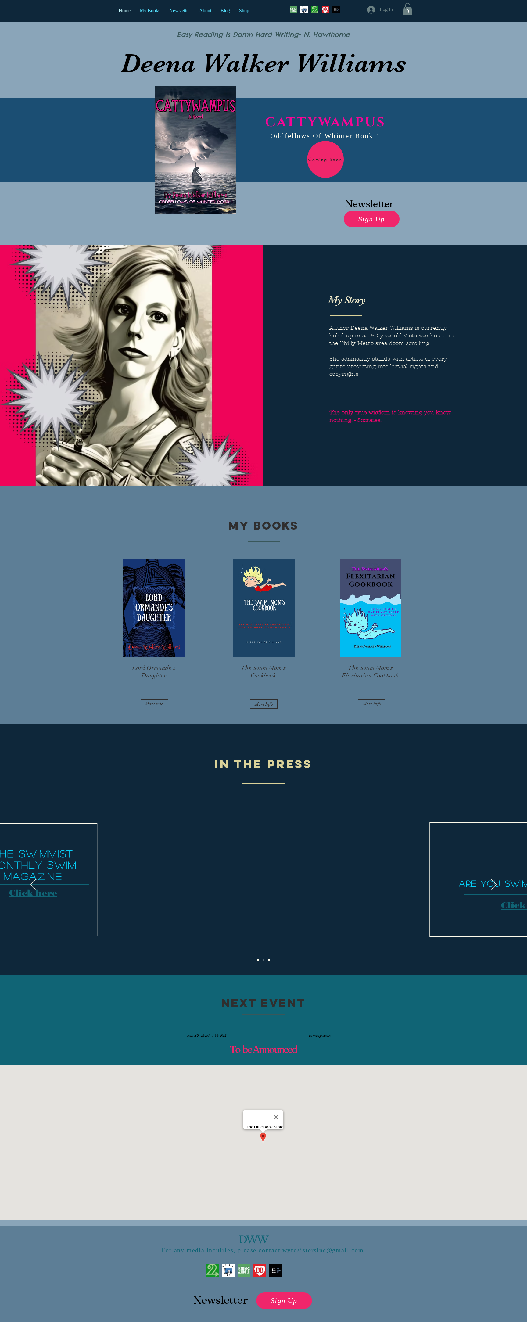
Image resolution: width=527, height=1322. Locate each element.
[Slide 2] (258, 960)
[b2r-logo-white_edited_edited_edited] (314, 9)
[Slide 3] (269, 960)
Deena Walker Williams (263, 63)
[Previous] (33, 885)
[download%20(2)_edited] (244, 1270)
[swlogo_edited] (228, 1270)
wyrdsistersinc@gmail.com (323, 1250)
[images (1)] (325, 9)
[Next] (494, 885)
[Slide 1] (263, 960)
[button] (408, 9)
